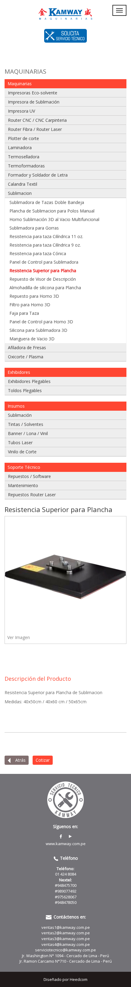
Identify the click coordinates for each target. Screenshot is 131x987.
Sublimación (20, 415)
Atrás (20, 760)
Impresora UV (21, 111)
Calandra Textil (22, 184)
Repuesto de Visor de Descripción (42, 279)
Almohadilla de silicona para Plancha (45, 287)
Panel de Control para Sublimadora (43, 262)
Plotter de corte (23, 138)
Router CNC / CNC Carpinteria (37, 120)
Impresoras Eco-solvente (32, 93)
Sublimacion (20, 193)
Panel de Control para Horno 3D (41, 322)
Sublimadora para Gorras (34, 228)
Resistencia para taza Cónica (37, 253)
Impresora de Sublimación (33, 102)
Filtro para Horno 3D (29, 304)
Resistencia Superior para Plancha (42, 270)
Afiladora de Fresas (27, 347)
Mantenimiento (23, 485)
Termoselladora (23, 157)
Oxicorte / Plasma (25, 357)
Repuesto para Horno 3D (34, 296)
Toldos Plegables (25, 390)
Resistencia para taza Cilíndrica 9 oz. (45, 245)
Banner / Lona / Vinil (28, 433)
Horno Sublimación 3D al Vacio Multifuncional (54, 219)
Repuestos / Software (29, 476)
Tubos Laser (20, 442)
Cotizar (43, 760)
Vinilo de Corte (22, 452)
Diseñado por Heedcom (65, 979)
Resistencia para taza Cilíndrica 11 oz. (46, 236)
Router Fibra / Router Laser (35, 129)
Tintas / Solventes (25, 424)
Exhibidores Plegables (29, 381)
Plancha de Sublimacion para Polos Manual (51, 211)
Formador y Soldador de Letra (38, 175)
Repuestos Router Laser (32, 494)
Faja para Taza (24, 313)
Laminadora (20, 147)
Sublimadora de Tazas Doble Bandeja (46, 202)
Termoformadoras (26, 166)
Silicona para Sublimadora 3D (38, 330)
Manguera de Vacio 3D (32, 339)
